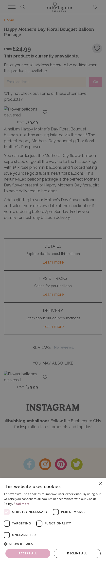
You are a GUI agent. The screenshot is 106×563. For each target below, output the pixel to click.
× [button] (100, 483)
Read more (21, 504)
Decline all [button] (77, 553)
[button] (53, 544)
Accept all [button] (27, 553)
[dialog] (53, 520)
